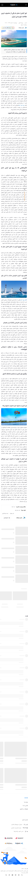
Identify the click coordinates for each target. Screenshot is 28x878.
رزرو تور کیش (21, 105)
